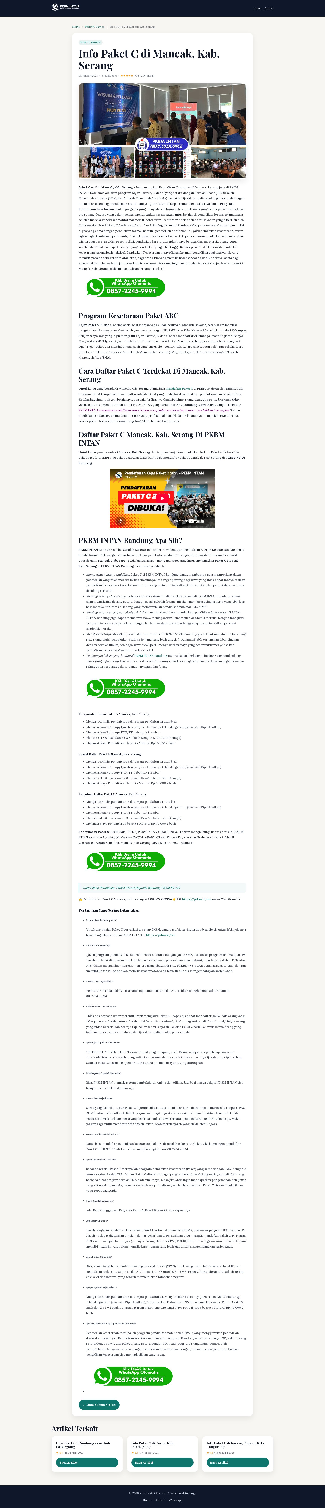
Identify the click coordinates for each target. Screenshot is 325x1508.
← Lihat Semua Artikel (99, 1405)
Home (257, 8)
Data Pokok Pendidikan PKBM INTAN (109, 888)
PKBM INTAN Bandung (150, 655)
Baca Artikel (68, 1462)
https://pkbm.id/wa (196, 899)
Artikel (269, 8)
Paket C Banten (94, 26)
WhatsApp (175, 1500)
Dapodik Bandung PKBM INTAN (157, 888)
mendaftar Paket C (179, 388)
